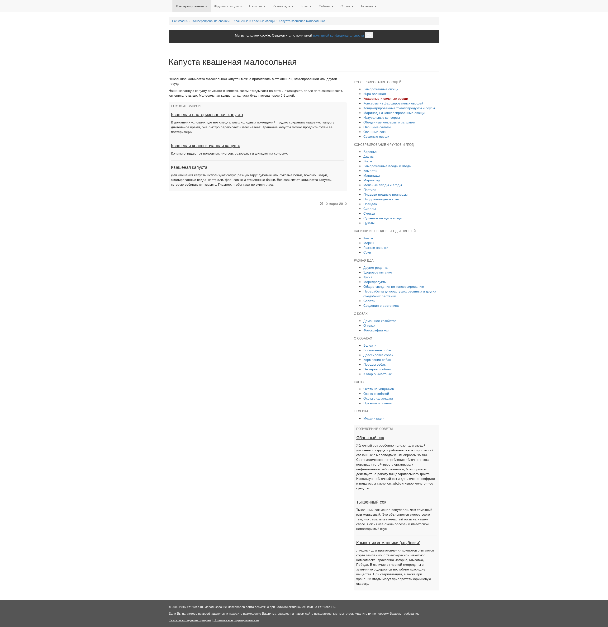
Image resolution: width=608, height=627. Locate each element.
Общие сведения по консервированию (393, 286)
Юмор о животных (377, 373)
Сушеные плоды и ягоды (382, 218)
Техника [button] (367, 6)
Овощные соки (374, 131)
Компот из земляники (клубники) (388, 542)
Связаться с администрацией (190, 620)
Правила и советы (377, 403)
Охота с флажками (378, 398)
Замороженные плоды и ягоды (387, 165)
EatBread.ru (180, 21)
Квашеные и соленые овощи (254, 21)
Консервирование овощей (210, 21)
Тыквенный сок (371, 502)
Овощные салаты (377, 126)
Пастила (369, 189)
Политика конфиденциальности (236, 620)
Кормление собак (377, 359)
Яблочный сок (370, 437)
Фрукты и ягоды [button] (227, 6)
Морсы (368, 242)
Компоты (370, 170)
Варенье (370, 151)
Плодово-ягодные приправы (385, 194)
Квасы (368, 238)
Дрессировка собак (378, 354)
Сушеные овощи (376, 136)
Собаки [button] (325, 6)
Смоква (369, 213)
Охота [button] (346, 6)
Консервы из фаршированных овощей (393, 103)
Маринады (371, 175)
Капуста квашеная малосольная (302, 21)
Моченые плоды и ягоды (382, 184)
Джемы (368, 156)
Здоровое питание (377, 272)
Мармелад (371, 180)
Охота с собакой (376, 393)
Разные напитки (375, 247)
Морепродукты (374, 281)
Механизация (374, 418)
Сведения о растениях (381, 305)
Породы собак (374, 364)
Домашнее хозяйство (379, 320)
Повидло (370, 203)
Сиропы (369, 208)
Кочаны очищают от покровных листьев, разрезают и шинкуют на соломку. (229, 153)
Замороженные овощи (381, 88)
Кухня (367, 276)
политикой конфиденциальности (338, 35)
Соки (367, 252)
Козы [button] (305, 6)
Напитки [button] (256, 6)
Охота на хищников (378, 388)
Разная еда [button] (281, 6)
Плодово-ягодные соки (381, 199)
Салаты (369, 300)
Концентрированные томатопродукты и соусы (399, 107)
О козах (369, 325)
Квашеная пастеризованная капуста (207, 114)
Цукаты (369, 222)
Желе (367, 161)
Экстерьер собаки (377, 369)
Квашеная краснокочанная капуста (205, 145)
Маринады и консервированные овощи (394, 112)
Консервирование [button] (190, 6)
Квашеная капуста (189, 167)
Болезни (369, 345)
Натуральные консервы (381, 117)
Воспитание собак (377, 350)
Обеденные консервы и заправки (389, 122)
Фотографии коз (376, 330)
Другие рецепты (375, 267)
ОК (369, 35)
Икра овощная (374, 93)
